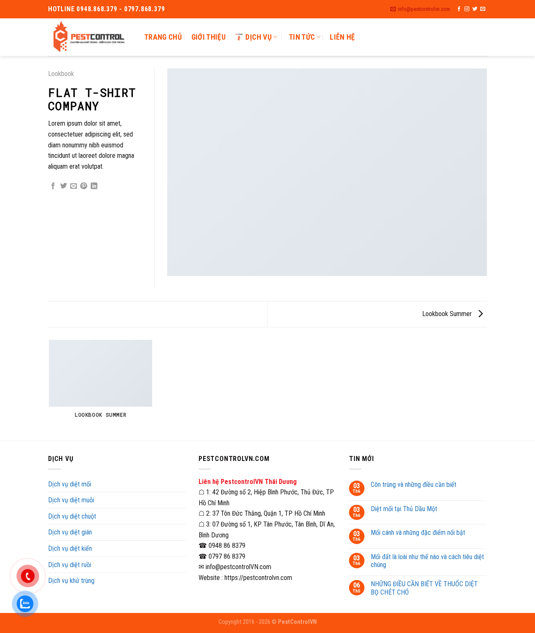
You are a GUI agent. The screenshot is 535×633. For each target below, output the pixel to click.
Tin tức (302, 37)
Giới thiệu (208, 37)
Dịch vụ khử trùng (71, 581)
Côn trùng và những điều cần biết (413, 485)
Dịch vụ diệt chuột (72, 516)
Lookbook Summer (448, 314)
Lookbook (61, 74)
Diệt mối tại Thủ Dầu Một (404, 509)
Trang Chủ (163, 37)
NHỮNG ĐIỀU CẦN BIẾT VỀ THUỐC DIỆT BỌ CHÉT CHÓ (424, 588)
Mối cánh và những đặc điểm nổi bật (418, 533)
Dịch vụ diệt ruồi (69, 565)
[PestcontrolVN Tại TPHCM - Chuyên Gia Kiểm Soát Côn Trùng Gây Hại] (90, 37)
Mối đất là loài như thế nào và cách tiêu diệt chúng (427, 561)
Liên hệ (342, 37)
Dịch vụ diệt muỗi (71, 500)
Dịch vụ (258, 37)
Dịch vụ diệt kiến (70, 548)
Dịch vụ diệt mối (69, 484)
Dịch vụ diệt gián (70, 532)
